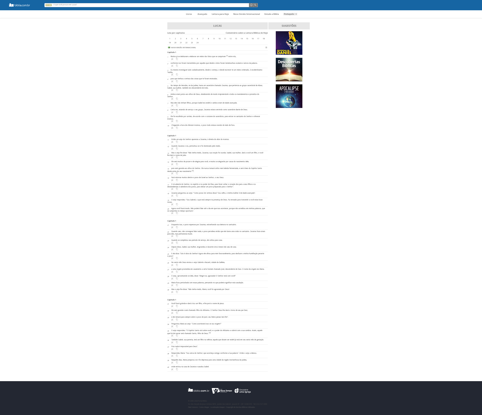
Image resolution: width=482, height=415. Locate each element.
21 (181, 43)
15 (247, 39)
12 (231, 39)
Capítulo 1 (171, 52)
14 (242, 39)
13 (236, 39)
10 (220, 39)
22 (186, 43)
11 (225, 39)
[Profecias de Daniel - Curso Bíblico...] (289, 54)
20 (175, 43)
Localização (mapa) (218, 407)
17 (258, 39)
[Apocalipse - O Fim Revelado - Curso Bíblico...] (289, 107)
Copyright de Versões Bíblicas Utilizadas (240, 407)
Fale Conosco (193, 407)
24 (197, 43)
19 (170, 43)
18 (264, 39)
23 (192, 43)
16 (253, 39)
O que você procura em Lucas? (65, 5)
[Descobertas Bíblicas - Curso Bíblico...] (289, 80)
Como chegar (204, 407)
